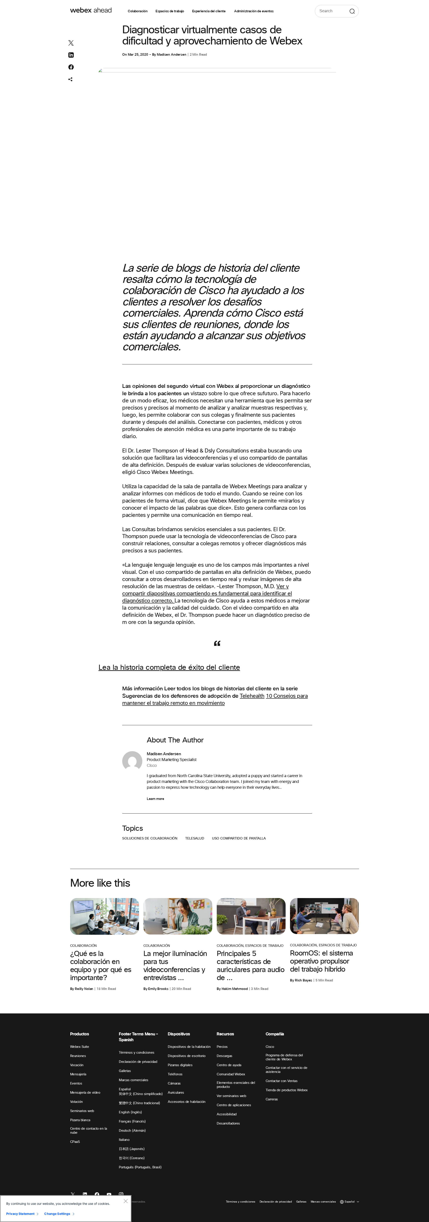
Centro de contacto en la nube (88, 1130)
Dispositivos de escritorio (187, 1056)
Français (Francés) (132, 1121)
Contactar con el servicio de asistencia (286, 1070)
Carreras (272, 1099)
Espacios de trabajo (170, 11)
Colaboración (137, 11)
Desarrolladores (228, 1123)
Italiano (124, 1140)
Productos (79, 1034)
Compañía (275, 1034)
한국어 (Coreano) (131, 1158)
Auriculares (176, 1092)
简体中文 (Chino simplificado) (140, 1094)
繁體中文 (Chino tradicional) (139, 1103)
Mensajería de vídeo (85, 1092)
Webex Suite (79, 1047)
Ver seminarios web (231, 1096)
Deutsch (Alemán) (132, 1130)
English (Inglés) (130, 1112)
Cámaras (174, 1083)
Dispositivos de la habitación (189, 1047)
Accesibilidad (227, 1114)
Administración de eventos (253, 11)
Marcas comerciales (133, 1080)
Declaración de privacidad (138, 1061)
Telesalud (194, 838)
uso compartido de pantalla (239, 838)
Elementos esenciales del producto (236, 1085)
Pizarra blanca (80, 1120)
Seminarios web (82, 1111)
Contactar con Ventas (281, 1081)
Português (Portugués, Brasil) (140, 1167)
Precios (222, 1047)
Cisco (270, 1047)
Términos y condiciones (136, 1052)
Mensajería (78, 1074)
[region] (65, 1208)
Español (125, 1089)
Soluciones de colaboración (149, 838)
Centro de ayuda (229, 1065)
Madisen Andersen (171, 54)
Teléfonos (175, 1074)
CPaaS (75, 1142)
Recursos (225, 1034)
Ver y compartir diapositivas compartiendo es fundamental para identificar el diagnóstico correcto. (207, 594)
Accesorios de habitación (186, 1102)
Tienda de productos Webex (287, 1090)
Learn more (155, 799)
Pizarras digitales (180, 1065)
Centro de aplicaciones (234, 1105)
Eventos (76, 1083)
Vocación (77, 1065)
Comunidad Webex (231, 1074)
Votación (76, 1102)
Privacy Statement (20, 1214)
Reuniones (78, 1056)
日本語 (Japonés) (131, 1149)
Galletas (125, 1071)
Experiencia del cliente (209, 11)
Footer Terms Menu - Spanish (138, 1037)
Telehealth (252, 696)
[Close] (125, 1201)
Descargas (224, 1056)
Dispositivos (179, 1034)
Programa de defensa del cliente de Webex (284, 1057)
